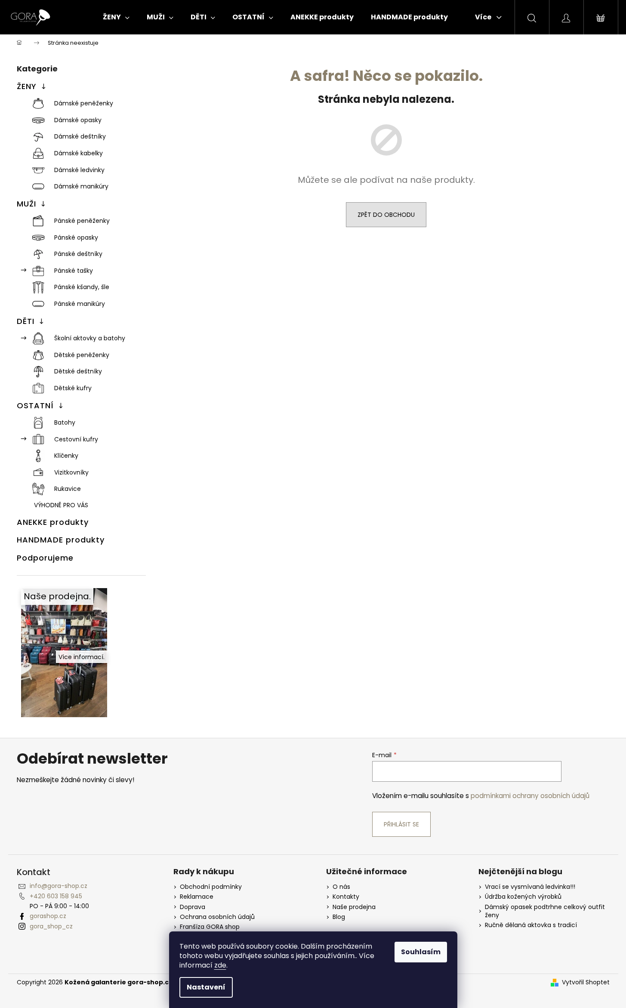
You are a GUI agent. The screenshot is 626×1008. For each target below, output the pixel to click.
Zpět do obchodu (386, 214)
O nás (341, 887)
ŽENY (27, 86)
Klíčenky (66, 455)
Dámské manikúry (81, 186)
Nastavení (206, 987)
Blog (339, 917)
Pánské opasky (76, 237)
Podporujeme (45, 557)
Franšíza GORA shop (210, 927)
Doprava (192, 907)
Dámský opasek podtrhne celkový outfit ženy (545, 911)
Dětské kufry (73, 388)
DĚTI (25, 321)
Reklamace (196, 897)
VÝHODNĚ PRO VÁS (61, 505)
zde (220, 965)
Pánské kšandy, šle (81, 287)
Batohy (64, 422)
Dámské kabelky (78, 153)
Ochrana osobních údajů (217, 917)
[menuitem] (116, 17)
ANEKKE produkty (53, 522)
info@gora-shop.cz (58, 886)
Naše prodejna (354, 907)
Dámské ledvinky (79, 170)
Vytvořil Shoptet (586, 982)
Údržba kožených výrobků (523, 897)
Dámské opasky (78, 120)
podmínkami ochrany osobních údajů (530, 795)
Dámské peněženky (83, 103)
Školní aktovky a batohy (89, 338)
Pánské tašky (73, 270)
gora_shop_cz (51, 926)
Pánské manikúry (79, 303)
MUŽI (26, 203)
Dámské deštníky (80, 136)
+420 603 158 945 (56, 896)
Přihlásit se (401, 824)
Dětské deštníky (78, 371)
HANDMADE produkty (61, 539)
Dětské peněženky (81, 355)
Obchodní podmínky (211, 887)
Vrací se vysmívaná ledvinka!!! (530, 887)
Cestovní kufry (76, 439)
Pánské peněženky (82, 220)
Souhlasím (421, 952)
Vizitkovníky (71, 472)
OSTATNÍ (35, 405)
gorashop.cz (48, 916)
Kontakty (346, 897)
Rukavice (67, 488)
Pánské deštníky (78, 254)
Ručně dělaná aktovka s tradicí (531, 925)
